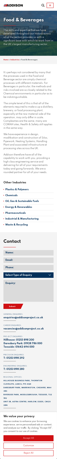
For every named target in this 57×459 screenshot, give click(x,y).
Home (6, 60)
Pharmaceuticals (15, 213)
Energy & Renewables (18, 207)
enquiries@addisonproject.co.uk (23, 317)
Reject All (28, 453)
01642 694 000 (24, 347)
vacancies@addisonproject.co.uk (23, 329)
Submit (12, 306)
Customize (28, 446)
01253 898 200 (25, 340)
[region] (28, 435)
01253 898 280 (15, 369)
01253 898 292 (15, 358)
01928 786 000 (33, 343)
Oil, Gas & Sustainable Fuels (22, 201)
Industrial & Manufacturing (22, 219)
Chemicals (11, 195)
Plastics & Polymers (17, 189)
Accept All (28, 438)
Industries (14, 60)
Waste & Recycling (16, 225)
